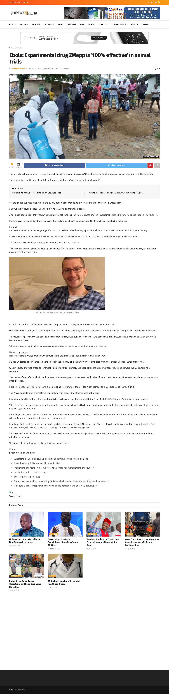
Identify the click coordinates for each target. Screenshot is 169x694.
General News (16, 576)
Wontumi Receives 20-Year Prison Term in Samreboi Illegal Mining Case (102, 542)
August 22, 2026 (15, 546)
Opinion (72, 24)
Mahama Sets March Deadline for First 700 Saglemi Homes (36, 193)
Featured (18, 48)
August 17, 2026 (54, 549)
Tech (82, 24)
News (11, 24)
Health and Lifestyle (60, 69)
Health (134, 24)
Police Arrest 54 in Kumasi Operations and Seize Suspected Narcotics (25, 584)
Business (49, 24)
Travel (145, 24)
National (36, 24)
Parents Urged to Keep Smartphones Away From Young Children (115, 193)
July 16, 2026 (14, 590)
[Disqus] (84, 631)
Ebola (18, 496)
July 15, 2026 (53, 588)
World (61, 24)
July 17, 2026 (130, 549)
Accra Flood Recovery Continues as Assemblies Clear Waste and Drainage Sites (142, 542)
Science (92, 24)
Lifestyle (104, 24)
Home (11, 48)
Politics (24, 24)
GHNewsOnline (18, 69)
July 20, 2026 (92, 549)
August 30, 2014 (35, 69)
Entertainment (120, 24)
